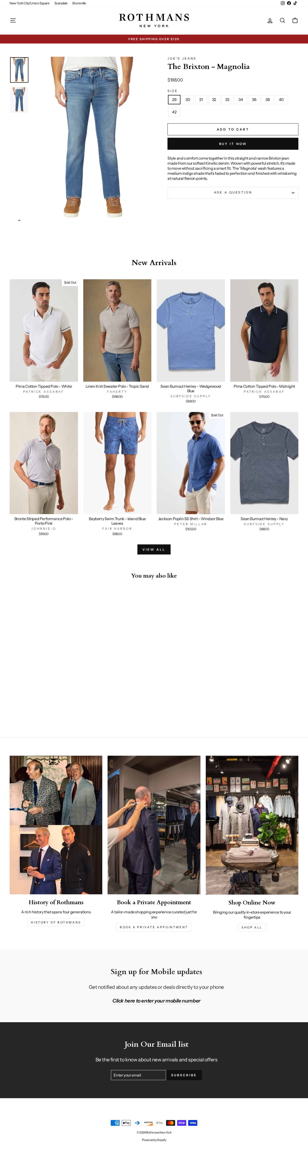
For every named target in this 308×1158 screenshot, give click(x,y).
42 (174, 112)
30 (188, 99)
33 (227, 99)
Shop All (252, 927)
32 (214, 99)
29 (174, 99)
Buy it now (233, 144)
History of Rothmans (56, 922)
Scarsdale (61, 3)
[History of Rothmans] (56, 825)
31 (201, 99)
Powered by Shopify (154, 1140)
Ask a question (233, 192)
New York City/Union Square (30, 3)
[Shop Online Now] (252, 825)
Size (172, 91)
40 (281, 99)
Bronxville (79, 3)
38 (267, 99)
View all (153, 549)
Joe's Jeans (181, 58)
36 (254, 99)
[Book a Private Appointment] (154, 825)
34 (240, 99)
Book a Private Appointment (154, 927)
